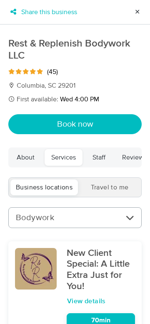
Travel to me (110, 187)
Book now (75, 124)
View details (86, 301)
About (26, 157)
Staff (98, 157)
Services (63, 157)
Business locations (44, 187)
